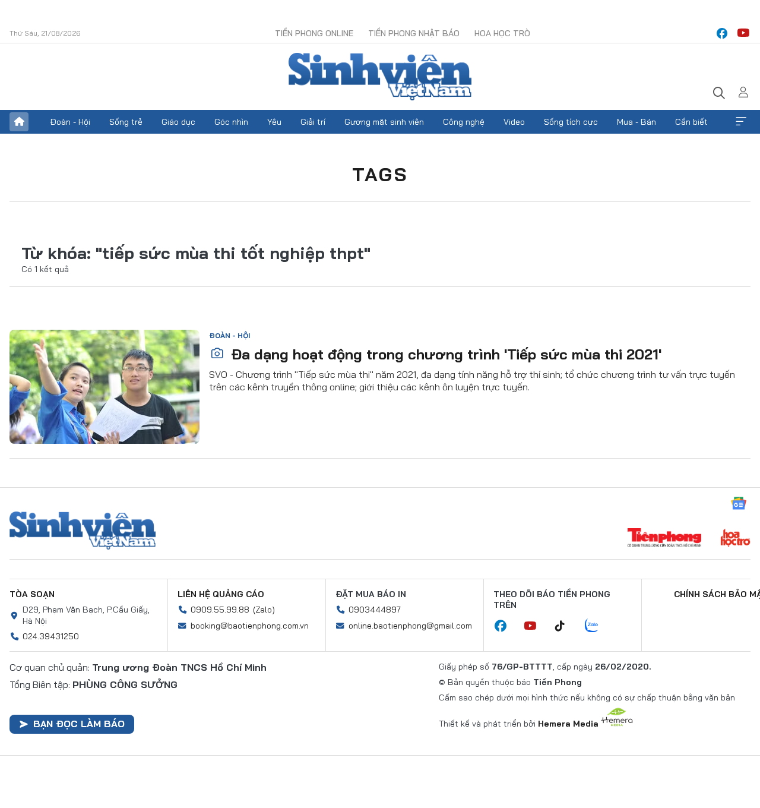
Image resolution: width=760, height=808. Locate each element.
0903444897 (375, 609)
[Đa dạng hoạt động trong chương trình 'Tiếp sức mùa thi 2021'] (105, 387)
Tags (380, 174)
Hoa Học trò (502, 33)
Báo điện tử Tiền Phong (380, 76)
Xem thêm (741, 121)
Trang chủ (19, 121)
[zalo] (597, 626)
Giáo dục (178, 121)
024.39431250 (51, 636)
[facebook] (722, 33)
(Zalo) (264, 609)
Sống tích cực (571, 121)
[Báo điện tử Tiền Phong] (664, 539)
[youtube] (743, 33)
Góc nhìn (231, 121)
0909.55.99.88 (220, 609)
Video (514, 121)
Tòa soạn (32, 594)
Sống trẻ (125, 121)
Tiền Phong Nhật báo (414, 33)
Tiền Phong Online (314, 33)
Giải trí (312, 121)
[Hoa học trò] (735, 539)
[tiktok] (566, 626)
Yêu (274, 121)
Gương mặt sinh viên (384, 121)
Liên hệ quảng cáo (221, 594)
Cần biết (691, 121)
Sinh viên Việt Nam (83, 531)
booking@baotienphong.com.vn (250, 625)
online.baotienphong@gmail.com (410, 625)
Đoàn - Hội (70, 121)
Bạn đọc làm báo (79, 724)
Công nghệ (463, 121)
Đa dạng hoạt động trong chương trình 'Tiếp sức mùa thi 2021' (444, 354)
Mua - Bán (636, 121)
